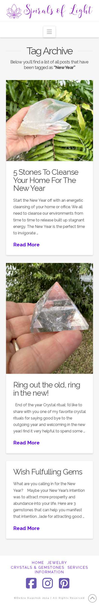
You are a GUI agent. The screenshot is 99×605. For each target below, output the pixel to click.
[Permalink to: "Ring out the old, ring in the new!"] (49, 318)
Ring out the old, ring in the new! (46, 388)
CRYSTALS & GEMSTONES (37, 567)
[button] (49, 31)
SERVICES (78, 567)
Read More (26, 245)
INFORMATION (49, 572)
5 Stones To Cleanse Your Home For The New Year (46, 180)
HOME (38, 563)
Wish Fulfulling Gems (47, 471)
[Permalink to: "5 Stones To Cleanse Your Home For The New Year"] (49, 120)
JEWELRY (57, 563)
